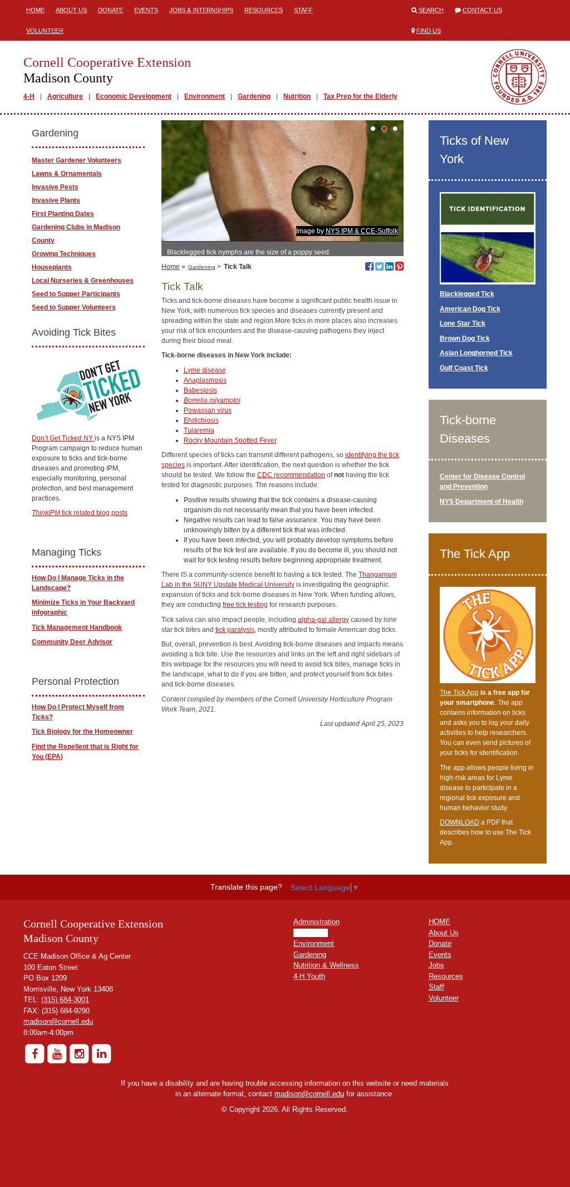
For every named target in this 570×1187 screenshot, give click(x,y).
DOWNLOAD (459, 822)
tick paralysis (234, 630)
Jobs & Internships (201, 10)
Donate (110, 10)
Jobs (436, 965)
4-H (29, 96)
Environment (204, 96)
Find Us (428, 30)
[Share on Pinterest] (399, 268)
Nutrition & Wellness (326, 965)
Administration (316, 922)
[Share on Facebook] (369, 268)
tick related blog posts (79, 513)
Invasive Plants (56, 200)
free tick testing (245, 605)
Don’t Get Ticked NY (63, 438)
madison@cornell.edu (58, 1021)
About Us (71, 10)
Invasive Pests (55, 187)
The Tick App (459, 692)
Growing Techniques (64, 254)
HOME (439, 922)
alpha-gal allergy (323, 620)
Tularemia (199, 430)
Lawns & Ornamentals (67, 174)
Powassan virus (208, 410)
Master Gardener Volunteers (76, 160)
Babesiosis (200, 390)
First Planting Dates (63, 214)
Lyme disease (205, 370)
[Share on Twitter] (379, 268)
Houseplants (52, 267)
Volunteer (44, 30)
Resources (263, 10)
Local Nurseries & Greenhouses (83, 281)
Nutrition (297, 96)
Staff (303, 10)
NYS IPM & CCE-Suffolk (362, 231)
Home (35, 10)
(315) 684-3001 (65, 999)
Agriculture (65, 96)
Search (431, 10)
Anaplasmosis (205, 380)
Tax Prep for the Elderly (360, 96)
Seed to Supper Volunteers (74, 307)
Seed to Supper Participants (76, 294)
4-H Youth (309, 976)
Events (146, 10)
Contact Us (482, 10)
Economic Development (133, 96)
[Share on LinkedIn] (389, 268)
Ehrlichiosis (201, 420)
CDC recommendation (291, 475)
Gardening (254, 96)
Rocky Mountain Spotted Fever (230, 440)
